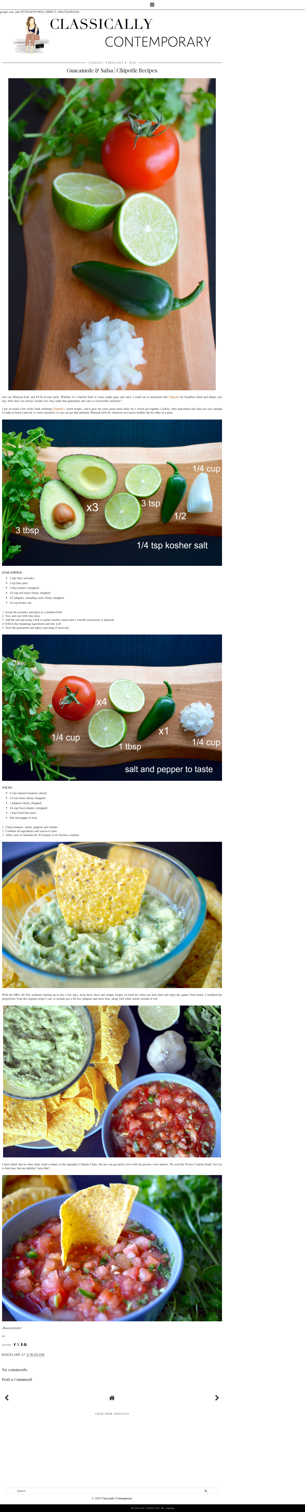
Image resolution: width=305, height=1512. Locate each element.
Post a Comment (17, 1379)
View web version (112, 1413)
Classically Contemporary (116, 1498)
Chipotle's (59, 409)
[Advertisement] (112, 1454)
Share (8, 1360)
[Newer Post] (7, 1397)
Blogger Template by (152, 1508)
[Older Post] (217, 1397)
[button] (152, 4)
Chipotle (174, 397)
